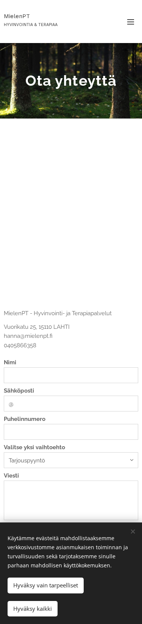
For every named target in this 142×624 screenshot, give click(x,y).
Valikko (130, 21)
